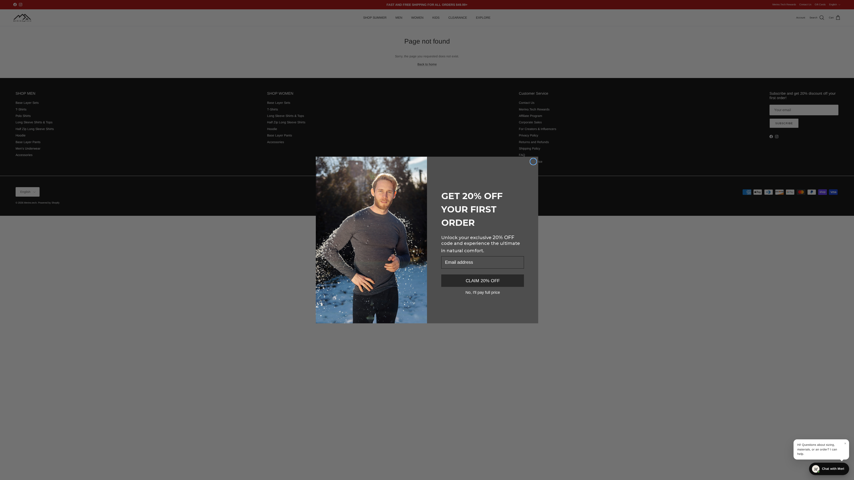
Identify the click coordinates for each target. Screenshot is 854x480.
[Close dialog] (533, 161)
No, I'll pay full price (482, 292)
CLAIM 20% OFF (483, 280)
